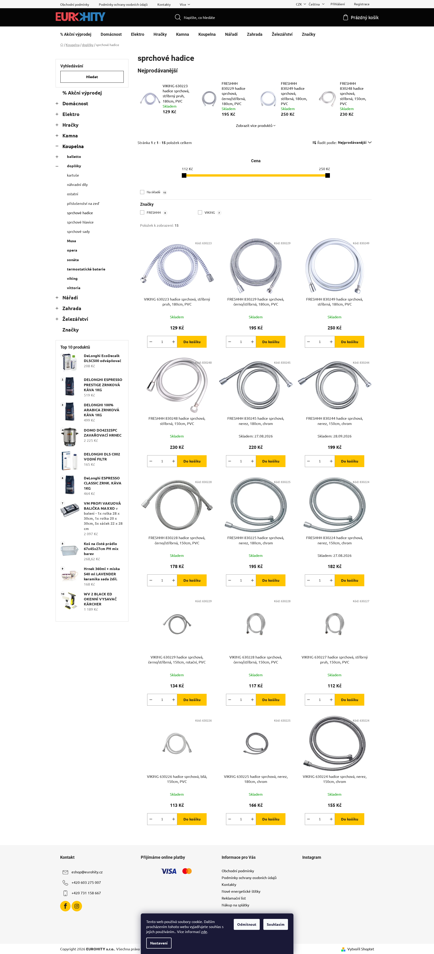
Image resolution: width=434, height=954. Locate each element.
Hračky (70, 125)
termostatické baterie (86, 269)
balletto (74, 156)
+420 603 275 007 (86, 882)
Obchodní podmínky (74, 4)
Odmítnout (246, 924)
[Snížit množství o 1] (150, 341)
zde (204, 931)
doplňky (74, 165)
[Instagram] (77, 906)
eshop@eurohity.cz (87, 871)
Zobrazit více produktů (254, 125)
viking (72, 278)
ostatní (72, 193)
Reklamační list (234, 898)
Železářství (75, 319)
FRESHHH (156, 212)
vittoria (73, 287)
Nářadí (70, 297)
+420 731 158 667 (86, 892)
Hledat (92, 76)
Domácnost (75, 103)
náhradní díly (77, 184)
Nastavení (159, 943)
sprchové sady (78, 231)
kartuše (73, 175)
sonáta (73, 259)
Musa (71, 240)
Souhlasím (276, 924)
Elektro (71, 114)
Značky (70, 330)
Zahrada (71, 308)
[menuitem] (76, 34)
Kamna (70, 135)
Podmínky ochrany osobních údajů (123, 4)
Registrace (362, 4)
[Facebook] (65, 906)
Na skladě (156, 192)
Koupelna (73, 146)
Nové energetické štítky (241, 891)
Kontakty (164, 4)
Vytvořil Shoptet (360, 948)
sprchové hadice (80, 212)
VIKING (212, 212)
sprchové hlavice (80, 222)
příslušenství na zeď (83, 203)
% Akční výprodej (82, 93)
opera (72, 250)
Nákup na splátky (235, 905)
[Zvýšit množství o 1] (173, 341)
